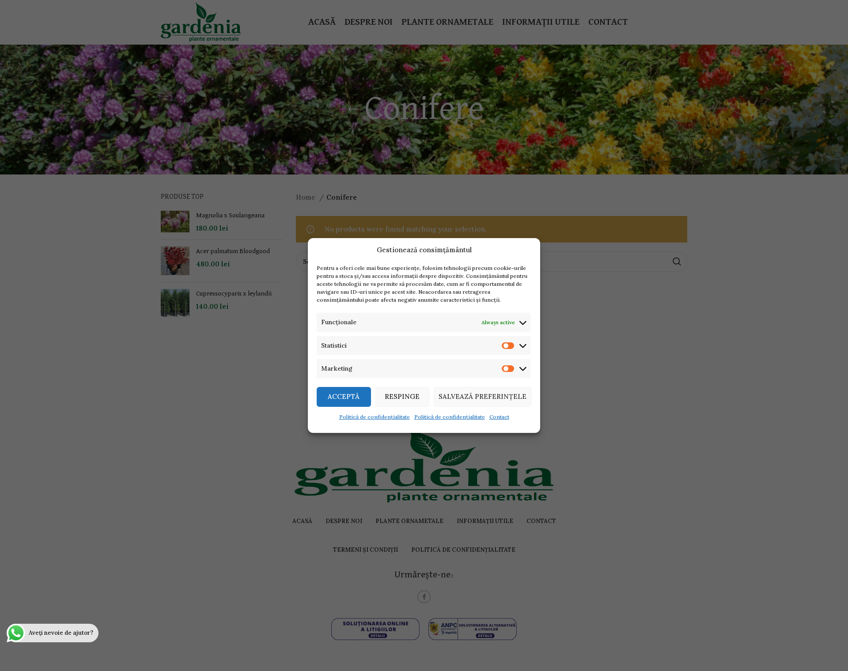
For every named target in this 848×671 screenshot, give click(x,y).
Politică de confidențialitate (374, 416)
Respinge (402, 396)
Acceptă (344, 396)
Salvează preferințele (482, 396)
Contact (499, 416)
